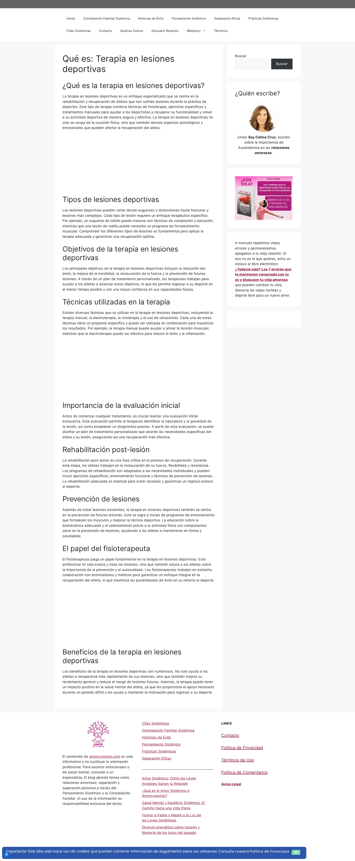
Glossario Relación (165, 31)
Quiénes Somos (131, 31)
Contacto (105, 31)
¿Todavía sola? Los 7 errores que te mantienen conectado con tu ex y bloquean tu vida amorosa (263, 274)
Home (71, 18)
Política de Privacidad (242, 747)
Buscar (240, 56)
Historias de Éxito (151, 18)
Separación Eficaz (227, 18)
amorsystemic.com (104, 756)
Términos (221, 31)
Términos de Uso (237, 760)
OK (296, 852)
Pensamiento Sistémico (189, 18)
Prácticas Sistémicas (263, 18)
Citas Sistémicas (79, 31)
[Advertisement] (138, 164)
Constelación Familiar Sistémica (106, 18)
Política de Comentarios (244, 772)
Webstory (194, 31)
